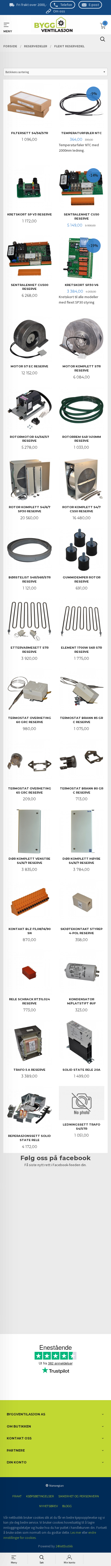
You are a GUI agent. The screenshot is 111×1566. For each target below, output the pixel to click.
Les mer (75, 1532)
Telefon (66, 4)
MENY (6, 25)
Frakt (17, 1496)
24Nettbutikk (64, 1546)
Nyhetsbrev (48, 1506)
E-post (94, 4)
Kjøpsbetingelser (40, 1496)
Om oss (59, 11)
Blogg (67, 1506)
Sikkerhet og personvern (78, 1496)
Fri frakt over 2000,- (32, 4)
